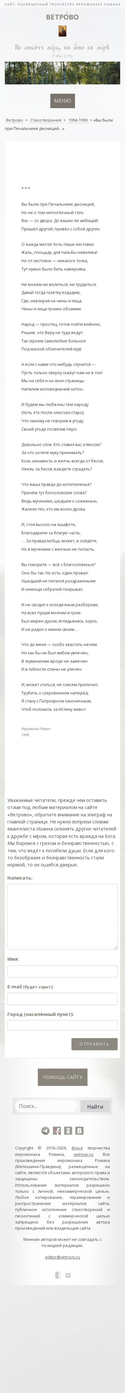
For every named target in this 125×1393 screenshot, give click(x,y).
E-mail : (30, 987)
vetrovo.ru (83, 1154)
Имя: (13, 959)
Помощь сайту (62, 1077)
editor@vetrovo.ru (62, 1257)
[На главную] (62, 4)
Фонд (77, 1148)
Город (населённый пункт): (40, 1014)
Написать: (19, 878)
